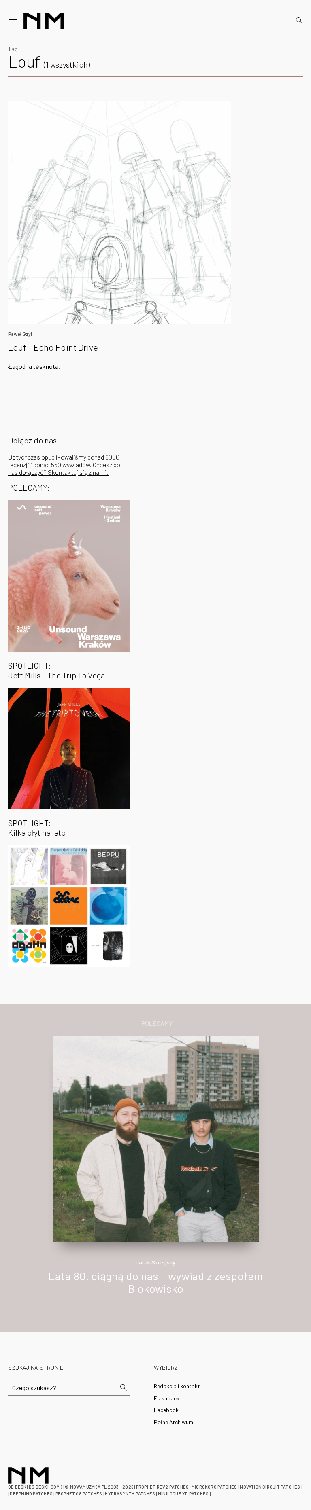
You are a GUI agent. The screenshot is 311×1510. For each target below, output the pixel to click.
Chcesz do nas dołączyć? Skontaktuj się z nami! (64, 468)
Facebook (166, 1409)
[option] (155, 1174)
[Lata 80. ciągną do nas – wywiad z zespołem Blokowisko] (156, 1138)
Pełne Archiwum (173, 1422)
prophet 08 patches (78, 1493)
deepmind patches (31, 1493)
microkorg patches (214, 1486)
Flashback (166, 1398)
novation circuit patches (270, 1486)
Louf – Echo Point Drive (53, 347)
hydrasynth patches (130, 1493)
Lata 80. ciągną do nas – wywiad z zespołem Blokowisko (155, 1282)
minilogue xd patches (183, 1493)
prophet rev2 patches (162, 1486)
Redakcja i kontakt (177, 1386)
